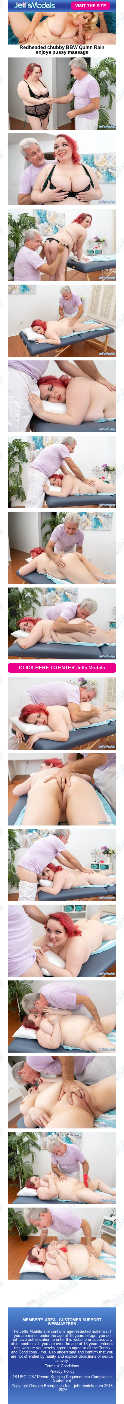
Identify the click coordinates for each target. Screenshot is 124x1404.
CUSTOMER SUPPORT (80, 1320)
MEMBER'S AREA (39, 1320)
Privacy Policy (62, 1371)
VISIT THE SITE (90, 5)
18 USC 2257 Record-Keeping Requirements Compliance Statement (62, 1379)
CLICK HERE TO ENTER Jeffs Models (62, 667)
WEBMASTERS (62, 1324)
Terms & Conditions (62, 1366)
